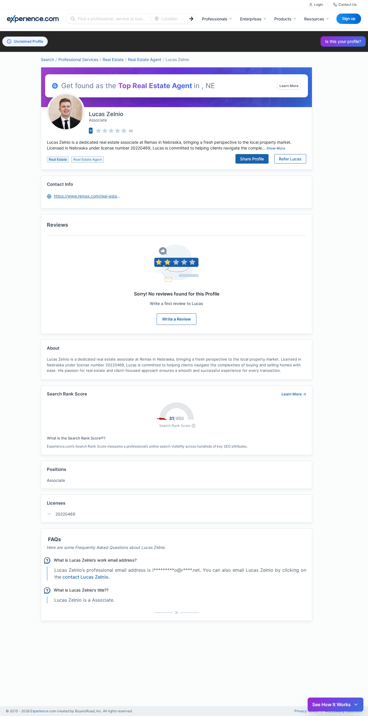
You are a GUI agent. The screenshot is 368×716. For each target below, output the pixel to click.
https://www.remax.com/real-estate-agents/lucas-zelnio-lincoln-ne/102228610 (88, 196)
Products (283, 18)
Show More (276, 148)
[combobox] (111, 19)
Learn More (288, 86)
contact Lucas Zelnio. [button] (86, 577)
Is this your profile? (343, 41)
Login (318, 4)
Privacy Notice (306, 711)
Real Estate (113, 59)
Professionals (214, 18)
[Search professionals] (191, 19)
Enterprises (251, 18)
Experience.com (43, 711)
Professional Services (78, 59)
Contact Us (347, 4)
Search (47, 59)
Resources (314, 18)
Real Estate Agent (144, 59)
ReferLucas (290, 158)
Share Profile (252, 158)
